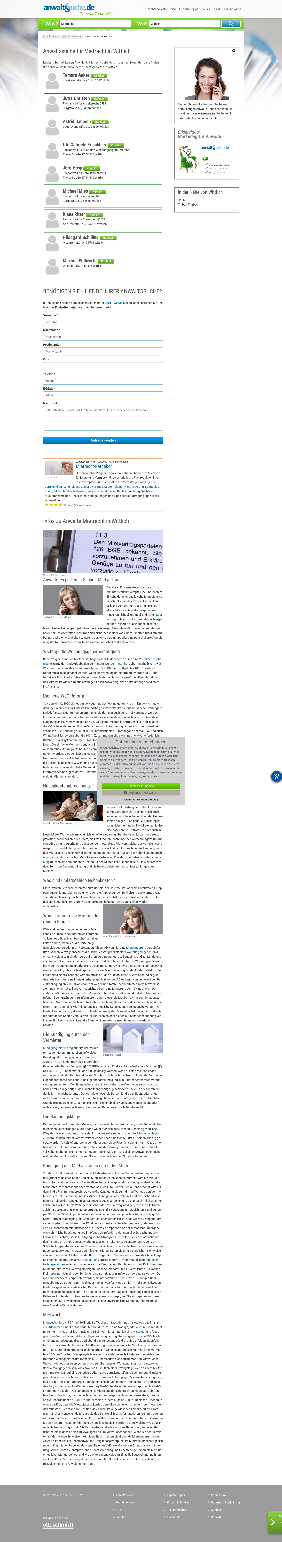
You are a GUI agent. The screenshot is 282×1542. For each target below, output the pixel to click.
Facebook (173, 1517)
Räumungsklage (147, 1133)
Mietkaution (89, 1259)
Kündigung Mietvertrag (58, 1048)
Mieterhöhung (113, 486)
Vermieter (116, 663)
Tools (206, 9)
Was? (51, 23)
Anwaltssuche (50, 36)
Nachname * (51, 330)
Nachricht (50, 403)
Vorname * (50, 315)
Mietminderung (134, 486)
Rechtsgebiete (157, 9)
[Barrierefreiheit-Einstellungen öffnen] (276, 776)
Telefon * (49, 374)
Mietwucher (51, 1322)
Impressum (218, 1495)
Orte (173, 9)
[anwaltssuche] (78, 15)
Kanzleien (122, 1517)
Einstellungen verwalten (141, 792)
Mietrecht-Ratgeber (94, 466)
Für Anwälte (232, 9)
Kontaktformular (206, 113)
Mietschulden (63, 491)
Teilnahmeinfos (177, 1509)
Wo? (142, 23)
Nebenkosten (82, 491)
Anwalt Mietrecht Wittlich (98, 36)
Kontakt (99, 75)
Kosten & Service (178, 1502)
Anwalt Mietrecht (71, 36)
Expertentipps (188, 9)
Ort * (46, 359)
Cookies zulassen (141, 786)
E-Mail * (49, 388)
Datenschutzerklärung (221, 1502)
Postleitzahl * (52, 344)
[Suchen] (231, 24)
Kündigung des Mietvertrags (84, 486)
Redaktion (217, 1517)
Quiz (217, 9)
